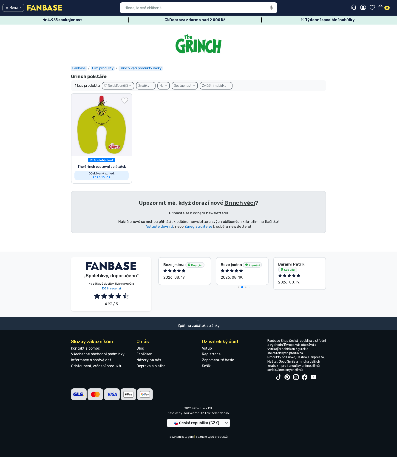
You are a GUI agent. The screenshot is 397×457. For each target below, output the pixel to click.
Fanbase (79, 68)
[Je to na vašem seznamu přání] (125, 100)
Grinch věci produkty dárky (141, 68)
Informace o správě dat (91, 360)
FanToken (144, 354)
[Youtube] (313, 377)
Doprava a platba (150, 366)
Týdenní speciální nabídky (329, 20)
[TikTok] (278, 377)
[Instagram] (296, 377)
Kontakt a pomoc (85, 348)
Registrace (211, 354)
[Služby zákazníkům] (354, 7)
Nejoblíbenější (118, 86)
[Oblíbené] (372, 7)
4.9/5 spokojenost (64, 20)
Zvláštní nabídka (214, 86)
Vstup (207, 348)
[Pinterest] (287, 377)
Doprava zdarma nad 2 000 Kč (197, 20)
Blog (140, 348)
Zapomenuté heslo (218, 360)
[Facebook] (304, 377)
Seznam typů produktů (212, 436)
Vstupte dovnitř (159, 226)
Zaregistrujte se (198, 226)
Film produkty (102, 68)
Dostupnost (183, 86)
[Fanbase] (44, 7)
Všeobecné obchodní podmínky (98, 354)
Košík (206, 366)
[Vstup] (363, 8)
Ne (162, 86)
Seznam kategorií (182, 436)
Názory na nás (148, 360)
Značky (144, 86)
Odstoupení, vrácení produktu (96, 366)
